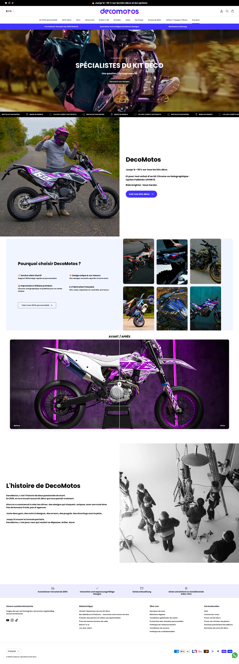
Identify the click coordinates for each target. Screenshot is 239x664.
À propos (196, 20)
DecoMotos (15, 657)
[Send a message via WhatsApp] (235, 655)
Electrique (139, 20)
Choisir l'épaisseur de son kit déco (94, 611)
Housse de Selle (154, 20)
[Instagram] (9, 3)
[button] (10, 11)
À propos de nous (157, 611)
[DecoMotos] (119, 11)
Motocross (89, 20)
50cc (78, 20)
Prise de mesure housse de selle (93, 621)
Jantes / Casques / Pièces (176, 20)
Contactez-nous (211, 614)
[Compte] (221, 11)
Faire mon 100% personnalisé (35, 305)
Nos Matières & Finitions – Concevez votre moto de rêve (104, 614)
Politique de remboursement (163, 624)
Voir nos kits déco (139, 194)
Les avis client (85, 628)
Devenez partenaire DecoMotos (218, 624)
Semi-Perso (66, 20)
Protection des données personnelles (166, 621)
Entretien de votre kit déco (216, 628)
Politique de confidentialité (162, 631)
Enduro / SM (104, 20)
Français (12, 651)
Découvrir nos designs (119, 81)
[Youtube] (6, 3)
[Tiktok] (13, 3)
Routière (117, 20)
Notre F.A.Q (84, 624)
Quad (127, 20)
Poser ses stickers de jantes (216, 621)
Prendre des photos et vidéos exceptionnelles (100, 618)
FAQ (206, 611)
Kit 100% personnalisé (48, 20)
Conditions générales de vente (164, 618)
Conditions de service (159, 628)
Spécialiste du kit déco (28, 657)
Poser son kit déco (212, 618)
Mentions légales (157, 614)
